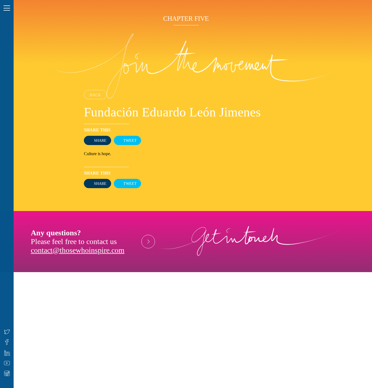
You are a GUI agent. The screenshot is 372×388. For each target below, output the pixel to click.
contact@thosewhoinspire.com (77, 250)
